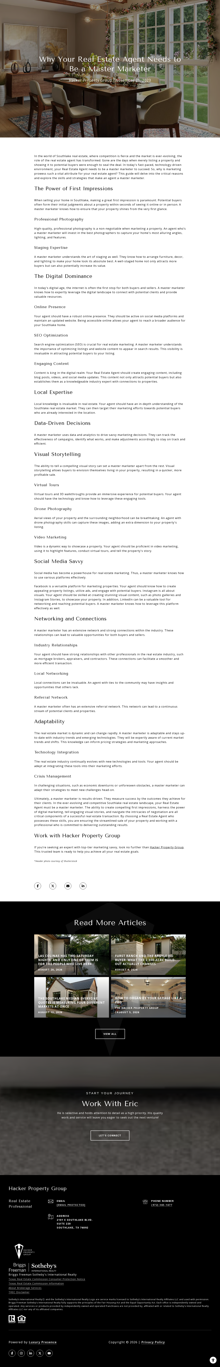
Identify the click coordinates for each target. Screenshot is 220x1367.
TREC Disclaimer (19, 1292)
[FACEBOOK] (12, 1353)
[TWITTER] (39, 1353)
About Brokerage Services (25, 1287)
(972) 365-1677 (161, 1204)
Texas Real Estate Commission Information (36, 1283)
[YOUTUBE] (49, 1353)
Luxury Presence (43, 1342)
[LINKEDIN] (30, 1353)
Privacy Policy (153, 1342)
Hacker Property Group (167, 847)
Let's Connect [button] (110, 1135)
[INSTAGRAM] (21, 1353)
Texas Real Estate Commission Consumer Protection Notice (47, 1279)
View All (110, 1033)
